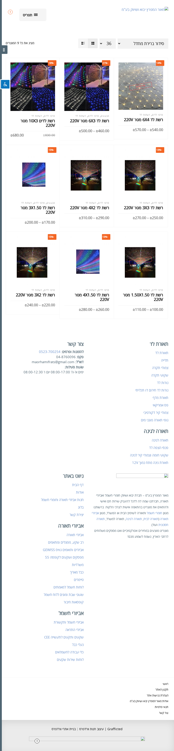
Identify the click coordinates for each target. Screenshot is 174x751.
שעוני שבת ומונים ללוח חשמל (64, 595)
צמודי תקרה (160, 368)
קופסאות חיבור (74, 602)
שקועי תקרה (159, 375)
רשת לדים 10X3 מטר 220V (38, 123)
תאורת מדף (160, 398)
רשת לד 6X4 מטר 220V (143, 119)
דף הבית (78, 485)
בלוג (81, 507)
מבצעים (105, 116)
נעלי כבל (78, 645)
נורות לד (162, 383)
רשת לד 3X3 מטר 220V (143, 207)
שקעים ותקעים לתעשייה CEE (64, 637)
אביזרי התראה (74, 630)
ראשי (165, 684)
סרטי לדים (49, 116)
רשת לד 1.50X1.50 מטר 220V (143, 297)
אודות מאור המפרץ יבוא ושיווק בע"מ (149, 701)
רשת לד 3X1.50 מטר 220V (38, 210)
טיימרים (79, 580)
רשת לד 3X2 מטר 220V (35, 295)
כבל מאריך (77, 572)
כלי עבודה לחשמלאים (69, 652)
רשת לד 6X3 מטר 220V (89, 120)
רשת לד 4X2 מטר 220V (89, 207)
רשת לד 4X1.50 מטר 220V (92, 297)
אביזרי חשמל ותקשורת (69, 622)
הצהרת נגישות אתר (157, 695)
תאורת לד (161, 353)
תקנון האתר (161, 689)
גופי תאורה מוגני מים (154, 420)
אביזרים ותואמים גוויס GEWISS (63, 550)
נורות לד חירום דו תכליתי (151, 390)
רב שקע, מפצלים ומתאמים (66, 542)
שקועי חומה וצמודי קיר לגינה (149, 455)
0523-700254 (49, 352)
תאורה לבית (150, 519)
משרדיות (78, 565)
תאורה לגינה (160, 440)
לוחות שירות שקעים (70, 660)
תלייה (164, 360)
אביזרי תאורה (75, 535)
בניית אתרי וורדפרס (64, 729)
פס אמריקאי (160, 405)
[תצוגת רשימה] (83, 43)
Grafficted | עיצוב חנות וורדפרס (100, 729)
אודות (80, 492)
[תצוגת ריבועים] (93, 43)
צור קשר (163, 713)
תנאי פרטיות (161, 707)
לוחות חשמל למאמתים (68, 587)
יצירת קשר (77, 515)
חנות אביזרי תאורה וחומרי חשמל (62, 500)
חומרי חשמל (154, 513)
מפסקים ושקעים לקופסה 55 (64, 557)
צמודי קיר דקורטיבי (155, 413)
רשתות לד (36, 116)
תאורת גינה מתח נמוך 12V (150, 463)
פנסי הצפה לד (158, 448)
